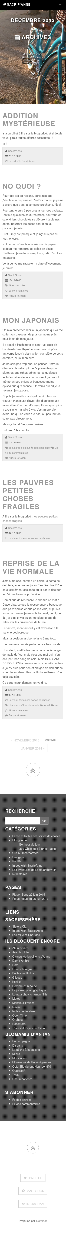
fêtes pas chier (16, 285)
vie (56, 447)
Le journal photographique (29, 990)
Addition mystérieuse (28, 119)
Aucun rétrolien (17, 295)
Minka (16, 1054)
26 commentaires (18, 290)
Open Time (19, 1015)
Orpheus (17, 1019)
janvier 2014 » (33, 748)
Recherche (20, 811)
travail (46, 705)
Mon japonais (30, 320)
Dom (15, 965)
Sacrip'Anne (18, 4)
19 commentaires (18, 710)
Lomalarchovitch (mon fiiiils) (30, 994)
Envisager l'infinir (23, 973)
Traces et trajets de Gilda (28, 1028)
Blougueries (20, 840)
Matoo (16, 998)
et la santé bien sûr (19, 447)
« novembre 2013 (25, 740)
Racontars (18, 1024)
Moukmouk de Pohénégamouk (31, 1062)
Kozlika (16, 981)
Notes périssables (23, 1011)
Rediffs (16, 861)
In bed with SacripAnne (21, 161)
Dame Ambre (20, 960)
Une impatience (22, 1079)
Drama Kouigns (22, 969)
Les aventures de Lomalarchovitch (34, 869)
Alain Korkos (20, 948)
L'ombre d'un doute (24, 986)
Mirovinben (19, 1058)
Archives (35, 37)
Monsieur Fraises (23, 1003)
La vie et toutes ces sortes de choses (29, 538)
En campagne (21, 1041)
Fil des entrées (33, 54)
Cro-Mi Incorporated (25, 853)
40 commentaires (18, 452)
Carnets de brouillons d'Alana (31, 956)
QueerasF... (19, 1070)
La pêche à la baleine (26, 1049)
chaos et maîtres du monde (23, 705)
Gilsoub (17, 977)
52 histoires (19, 874)
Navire (16, 1007)
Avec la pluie (20, 952)
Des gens (18, 857)
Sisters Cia (19, 926)
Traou (15, 1075)
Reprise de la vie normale (30, 567)
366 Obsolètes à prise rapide (38, 848)
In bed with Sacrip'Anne (27, 930)
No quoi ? (21, 186)
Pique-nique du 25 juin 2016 (30, 898)
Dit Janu (17, 1045)
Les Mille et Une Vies (26, 935)
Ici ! (4, 143)
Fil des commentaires (34, 57)
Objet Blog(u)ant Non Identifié (31, 1066)
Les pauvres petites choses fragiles (28, 494)
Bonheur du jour (29, 844)
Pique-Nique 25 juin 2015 (28, 894)
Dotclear (41, 1221)
